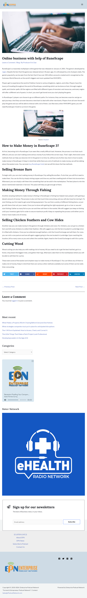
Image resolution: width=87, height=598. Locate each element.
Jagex (4, 72)
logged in (14, 301)
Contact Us (20, 547)
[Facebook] (59, 559)
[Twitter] (63, 559)
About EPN (20, 537)
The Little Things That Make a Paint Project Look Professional (24, 334)
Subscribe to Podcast (20, 544)
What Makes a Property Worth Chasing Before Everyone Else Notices (27, 323)
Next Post (80, 287)
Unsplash (46, 139)
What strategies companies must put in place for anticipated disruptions (28, 326)
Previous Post (8, 287)
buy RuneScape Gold (36, 164)
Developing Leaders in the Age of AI (15, 338)
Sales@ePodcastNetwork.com (12, 593)
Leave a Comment (8, 62)
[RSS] (71, 559)
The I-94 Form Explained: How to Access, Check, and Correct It (24, 330)
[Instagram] (67, 559)
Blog (18, 62)
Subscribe (71, 522)
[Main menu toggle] (82, 4)
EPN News (20, 541)
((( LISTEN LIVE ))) (20, 534)
